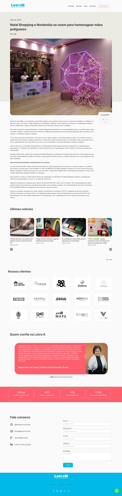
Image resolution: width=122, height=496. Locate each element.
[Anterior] (11, 249)
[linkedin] (61, 491)
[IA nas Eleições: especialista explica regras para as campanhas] (74, 227)
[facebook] (54, 491)
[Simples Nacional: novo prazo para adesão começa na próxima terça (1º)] (22, 227)
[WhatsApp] (107, 119)
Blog (61, 484)
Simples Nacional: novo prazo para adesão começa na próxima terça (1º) (21, 241)
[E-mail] (105, 122)
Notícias (52, 484)
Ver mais (109, 260)
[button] (50, 377)
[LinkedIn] (103, 119)
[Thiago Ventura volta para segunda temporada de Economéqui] (48, 227)
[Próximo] (110, 249)
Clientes (69, 484)
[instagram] (57, 491)
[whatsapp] (65, 491)
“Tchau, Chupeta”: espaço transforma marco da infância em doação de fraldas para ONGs (99, 241)
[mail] (68, 491)
